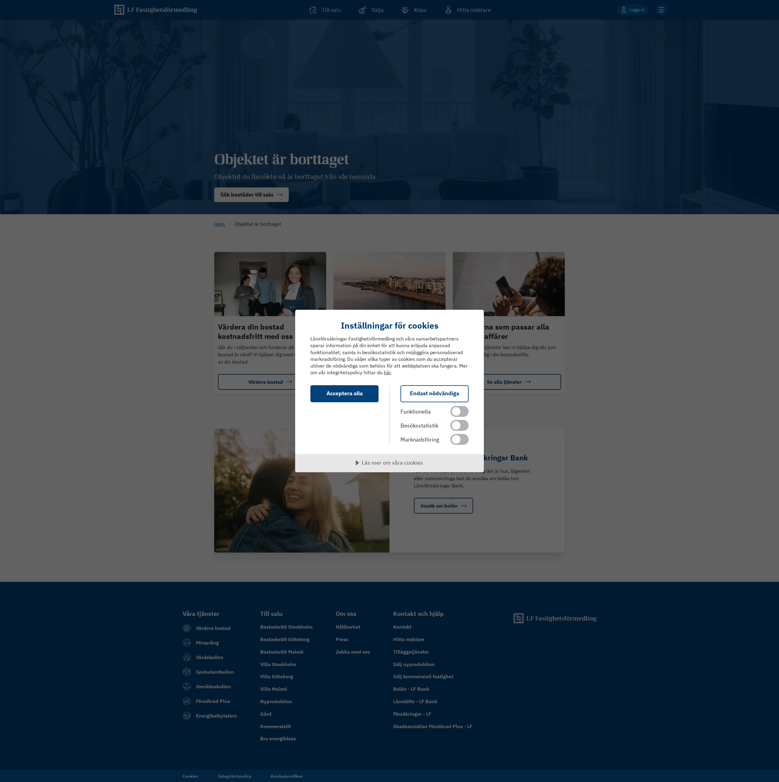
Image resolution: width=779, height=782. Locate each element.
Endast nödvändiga (434, 393)
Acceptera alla (345, 393)
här (387, 372)
